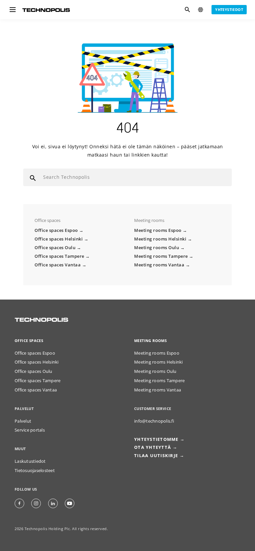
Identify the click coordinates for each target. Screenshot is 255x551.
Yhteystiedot (229, 9)
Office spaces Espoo (56, 230)
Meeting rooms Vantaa (159, 265)
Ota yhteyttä (152, 447)
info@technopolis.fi (154, 421)
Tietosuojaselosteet (35, 470)
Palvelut (23, 421)
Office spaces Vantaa (58, 265)
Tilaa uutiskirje (156, 455)
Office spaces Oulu (55, 247)
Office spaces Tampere (59, 256)
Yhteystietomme (156, 439)
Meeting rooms (150, 340)
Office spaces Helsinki (59, 239)
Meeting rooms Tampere (161, 256)
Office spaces (29, 340)
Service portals (30, 430)
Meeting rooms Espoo (158, 230)
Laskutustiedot (30, 461)
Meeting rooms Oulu (156, 247)
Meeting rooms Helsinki (160, 239)
